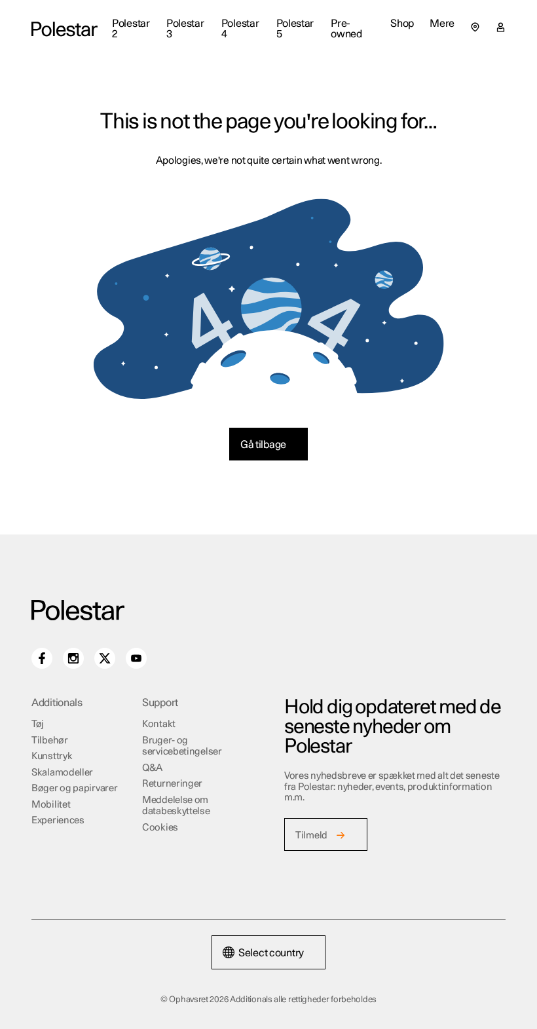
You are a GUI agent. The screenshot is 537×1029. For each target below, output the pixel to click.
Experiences (57, 820)
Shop (402, 23)
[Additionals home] (64, 29)
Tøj (37, 724)
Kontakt (159, 724)
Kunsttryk (51, 756)
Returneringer (172, 784)
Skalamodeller (62, 772)
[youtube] (136, 658)
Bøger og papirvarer (74, 788)
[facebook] (41, 658)
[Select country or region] (475, 27)
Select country (271, 953)
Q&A (152, 768)
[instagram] (73, 658)
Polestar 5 (295, 28)
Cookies (160, 828)
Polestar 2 (131, 28)
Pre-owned (346, 28)
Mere (442, 23)
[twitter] (104, 658)
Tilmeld (311, 835)
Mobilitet (50, 805)
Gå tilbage (263, 445)
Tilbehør (49, 740)
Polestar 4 (240, 28)
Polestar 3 (185, 28)
